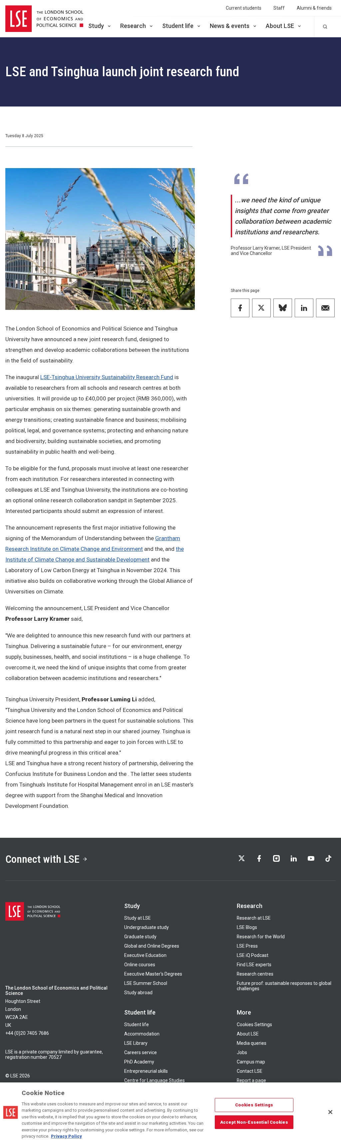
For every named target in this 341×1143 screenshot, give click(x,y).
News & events (229, 25)
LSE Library (136, 1043)
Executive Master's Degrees (153, 974)
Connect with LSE (42, 859)
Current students (243, 8)
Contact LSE (249, 1071)
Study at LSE (137, 918)
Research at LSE (254, 918)
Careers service (140, 1052)
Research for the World (261, 936)
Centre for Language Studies (154, 1080)
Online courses (139, 964)
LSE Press (247, 946)
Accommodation (142, 1033)
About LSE (280, 25)
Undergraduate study (146, 927)
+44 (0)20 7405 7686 (27, 1033)
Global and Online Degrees (151, 946)
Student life (177, 25)
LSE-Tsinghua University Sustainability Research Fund (106, 377)
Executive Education (145, 955)
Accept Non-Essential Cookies (254, 1121)
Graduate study (140, 936)
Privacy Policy (66, 1136)
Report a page (251, 1080)
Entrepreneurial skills (146, 1071)
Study (96, 25)
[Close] (330, 1112)
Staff (279, 8)
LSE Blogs (247, 927)
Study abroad (138, 992)
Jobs (242, 1052)
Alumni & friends (314, 8)
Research (133, 25)
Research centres (255, 974)
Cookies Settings (254, 1024)
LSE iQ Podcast (252, 955)
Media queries (251, 1043)
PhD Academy (139, 1061)
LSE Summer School (145, 983)
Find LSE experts (254, 964)
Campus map (251, 1061)
